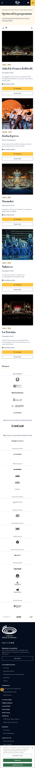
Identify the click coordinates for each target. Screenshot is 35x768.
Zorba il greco (10, 136)
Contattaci (6, 677)
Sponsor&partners (8, 733)
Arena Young (6, 712)
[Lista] (3, 27)
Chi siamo (6, 668)
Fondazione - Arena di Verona (9, 631)
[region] (17, 756)
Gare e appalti (7, 744)
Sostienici (5, 727)
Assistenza (5, 716)
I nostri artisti (6, 706)
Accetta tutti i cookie (17, 765)
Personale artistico (8, 671)
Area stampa (6, 709)
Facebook (11, 643)
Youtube (13, 643)
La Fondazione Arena (8, 665)
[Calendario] (28, 3)
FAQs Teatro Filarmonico (10, 722)
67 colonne (6, 730)
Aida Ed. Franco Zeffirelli (17, 68)
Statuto (5, 681)
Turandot (7, 201)
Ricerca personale (8, 741)
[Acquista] (32, 3)
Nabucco (7, 266)
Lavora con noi (6, 738)
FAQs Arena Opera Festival (11, 719)
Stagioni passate (7, 703)
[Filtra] (31, 28)
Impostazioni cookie (17, 755)
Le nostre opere (7, 699)
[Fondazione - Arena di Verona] (17, 3)
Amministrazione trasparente (12, 688)
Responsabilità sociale (9, 692)
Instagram (9, 643)
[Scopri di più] (17, 46)
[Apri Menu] (2, 3)
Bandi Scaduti (7, 695)
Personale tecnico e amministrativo (13, 674)
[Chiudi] (32, 748)
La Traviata (8, 332)
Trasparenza (5, 685)
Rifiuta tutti (17, 760)
